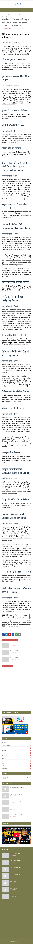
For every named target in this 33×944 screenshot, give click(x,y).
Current (16, 760)
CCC (4, 601)
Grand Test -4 (13, 881)
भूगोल (16, 766)
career (16, 747)
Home (3, 15)
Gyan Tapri (16, 4)
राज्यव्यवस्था (16, 768)
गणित (16, 763)
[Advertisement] (16, 920)
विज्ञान (16, 758)
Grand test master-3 (15, 644)
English (16, 750)
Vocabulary (16, 755)
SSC (16, 753)
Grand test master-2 (15, 895)
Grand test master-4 (15, 853)
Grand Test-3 (13, 888)
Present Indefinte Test (16, 794)
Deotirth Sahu (7, 28)
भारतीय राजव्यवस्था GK (16, 745)
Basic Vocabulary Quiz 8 (17, 787)
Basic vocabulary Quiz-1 (16, 801)
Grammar (16, 742)
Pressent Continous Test (16, 815)
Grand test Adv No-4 (15, 651)
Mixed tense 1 (14, 808)
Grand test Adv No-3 (15, 657)
